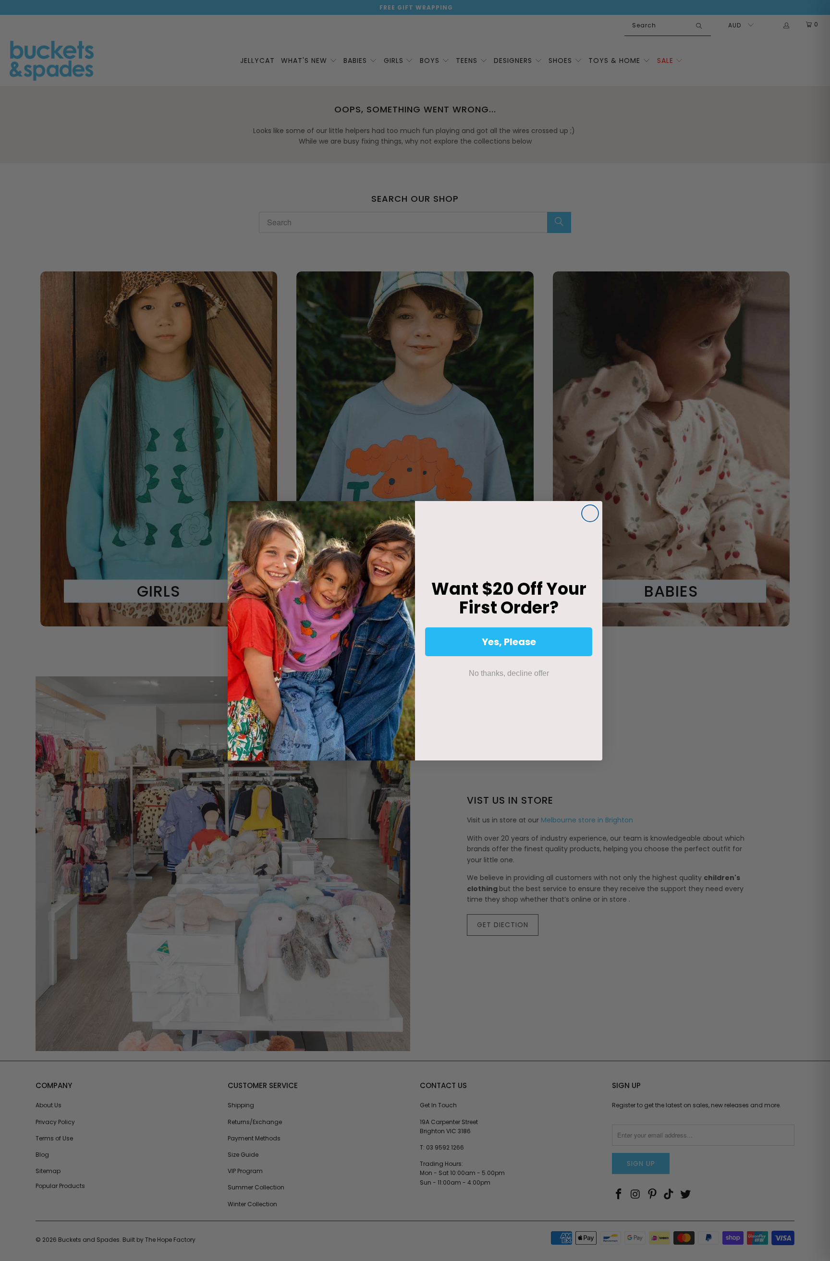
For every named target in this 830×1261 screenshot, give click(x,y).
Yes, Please (509, 642)
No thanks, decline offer (509, 673)
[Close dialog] (590, 513)
